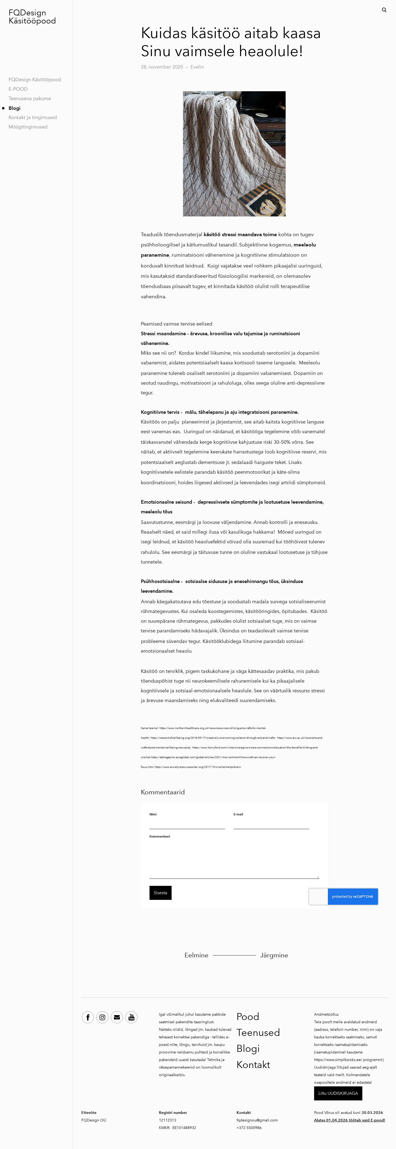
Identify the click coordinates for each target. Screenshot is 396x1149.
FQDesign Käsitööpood (35, 80)
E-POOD (18, 89)
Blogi (14, 108)
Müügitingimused (28, 127)
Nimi (153, 814)
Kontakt (253, 1064)
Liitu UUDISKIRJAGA (338, 1093)
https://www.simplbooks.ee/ (338, 1060)
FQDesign (27, 13)
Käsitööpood (32, 21)
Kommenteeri (160, 836)
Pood (248, 1016)
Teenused (258, 1032)
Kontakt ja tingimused (33, 117)
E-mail (238, 814)
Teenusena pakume (30, 98)
